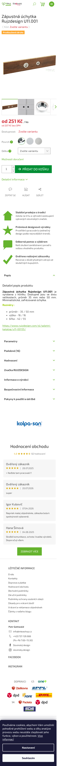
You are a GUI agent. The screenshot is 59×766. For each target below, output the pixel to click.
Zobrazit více (28, 548)
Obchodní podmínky (18, 588)
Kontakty (12, 576)
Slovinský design (21, 642)
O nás (11, 571)
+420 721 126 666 (22, 633)
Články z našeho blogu (19, 609)
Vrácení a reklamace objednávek (25, 605)
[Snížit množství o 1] (13, 168)
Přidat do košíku (35, 167)
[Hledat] (34, 4)
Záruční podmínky (17, 592)
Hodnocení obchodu (28, 443)
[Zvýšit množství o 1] (13, 165)
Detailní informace (13, 176)
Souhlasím (28, 757)
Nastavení (28, 747)
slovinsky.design (21, 647)
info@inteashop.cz (22, 628)
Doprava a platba (17, 580)
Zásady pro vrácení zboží (21, 600)
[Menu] (51, 4)
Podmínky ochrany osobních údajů (25, 596)
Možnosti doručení (13, 156)
